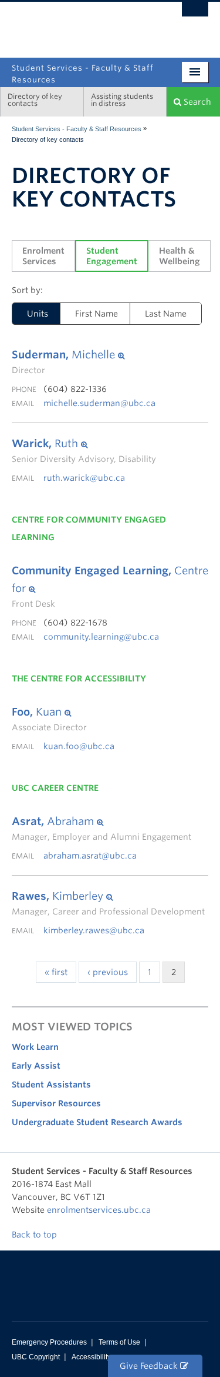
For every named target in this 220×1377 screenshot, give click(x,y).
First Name (96, 313)
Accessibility (91, 1357)
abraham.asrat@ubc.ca (90, 855)
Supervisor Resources (56, 1103)
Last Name (166, 313)
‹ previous (107, 972)
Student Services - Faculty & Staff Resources (76, 128)
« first (56, 972)
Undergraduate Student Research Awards (97, 1122)
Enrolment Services (44, 256)
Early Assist (36, 1065)
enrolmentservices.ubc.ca (99, 1210)
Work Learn (35, 1047)
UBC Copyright (36, 1357)
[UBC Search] (195, 15)
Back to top (35, 1234)
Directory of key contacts (35, 100)
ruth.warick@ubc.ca (84, 478)
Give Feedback (150, 1366)
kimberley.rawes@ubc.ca (93, 930)
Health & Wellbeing (179, 256)
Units (37, 313)
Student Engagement (111, 256)
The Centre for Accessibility (79, 678)
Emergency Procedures (49, 1342)
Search (196, 102)
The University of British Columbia (81, 24)
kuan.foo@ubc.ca (78, 746)
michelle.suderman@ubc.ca (99, 403)
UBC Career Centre (55, 788)
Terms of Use (119, 1342)
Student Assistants (51, 1084)
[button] (68, 355)
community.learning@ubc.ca (101, 636)
